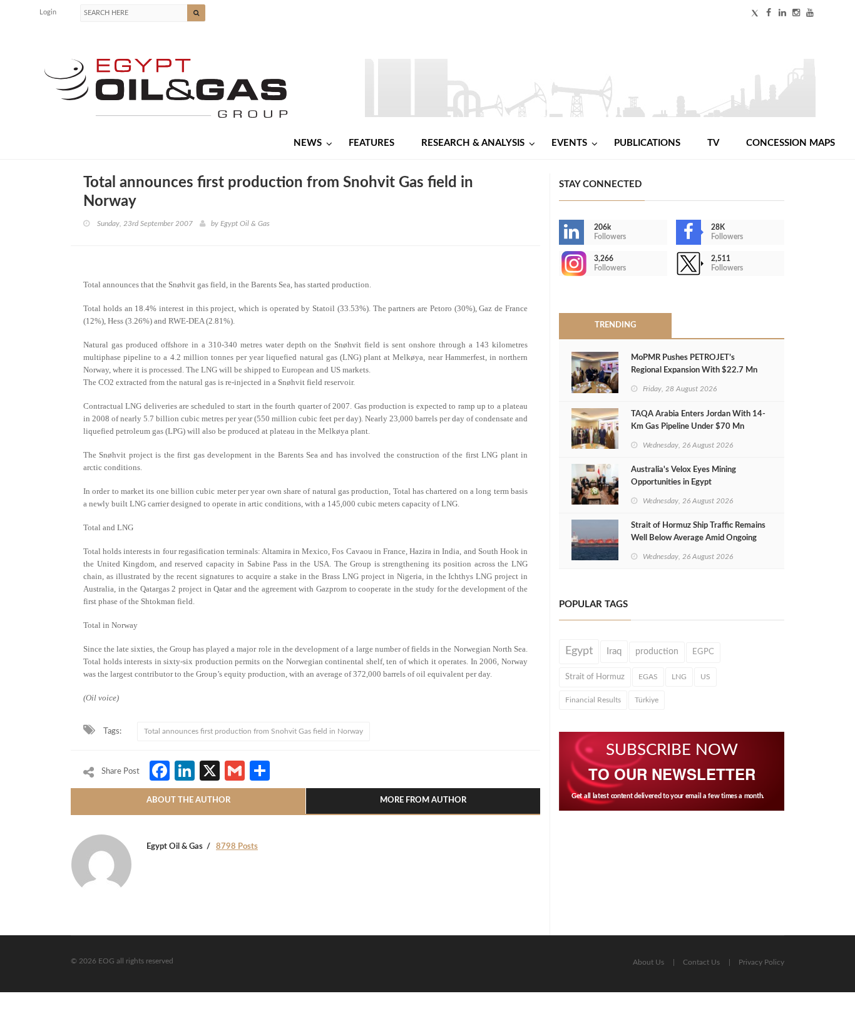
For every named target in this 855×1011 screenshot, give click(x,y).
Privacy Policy (761, 962)
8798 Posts (237, 847)
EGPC (703, 652)
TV (713, 143)
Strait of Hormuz (595, 676)
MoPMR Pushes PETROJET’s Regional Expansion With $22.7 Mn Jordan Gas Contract (694, 370)
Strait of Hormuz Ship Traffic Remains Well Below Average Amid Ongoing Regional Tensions (698, 538)
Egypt (579, 651)
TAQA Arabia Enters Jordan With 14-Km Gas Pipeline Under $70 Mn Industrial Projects (698, 426)
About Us (648, 962)
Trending (615, 325)
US (705, 676)
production (656, 651)
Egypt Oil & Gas (245, 223)
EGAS (648, 676)
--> (560, 263)
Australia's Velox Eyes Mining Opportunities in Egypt (683, 476)
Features (371, 143)
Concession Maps (790, 143)
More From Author (423, 800)
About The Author (188, 800)
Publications (647, 143)
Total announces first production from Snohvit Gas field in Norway (253, 731)
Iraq (614, 651)
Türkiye (646, 700)
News (308, 143)
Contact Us (701, 962)
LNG (679, 676)
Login (47, 12)
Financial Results (593, 700)
